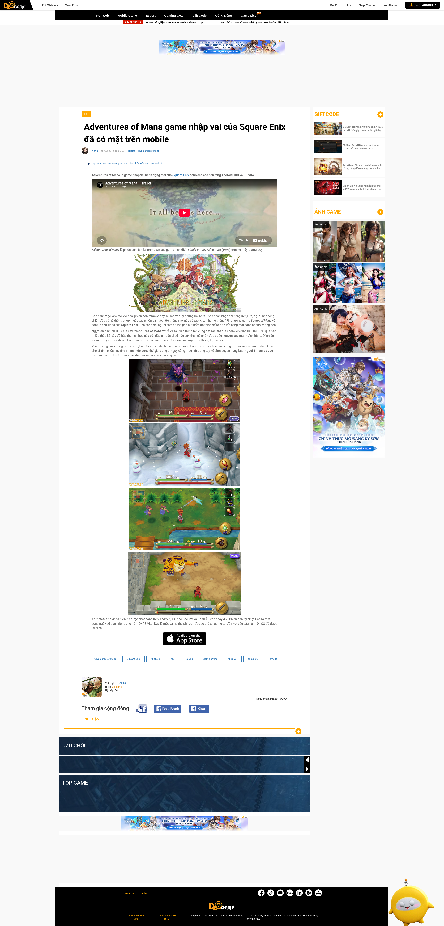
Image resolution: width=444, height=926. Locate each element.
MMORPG (120, 683)
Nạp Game (366, 5)
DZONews (50, 5)
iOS (172, 658)
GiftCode (326, 114)
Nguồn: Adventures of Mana (143, 150)
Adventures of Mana (105, 658)
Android (155, 658)
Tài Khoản (390, 5)
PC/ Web (102, 15)
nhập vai (232, 658)
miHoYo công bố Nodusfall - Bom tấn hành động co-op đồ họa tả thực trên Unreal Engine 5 (286, 22)
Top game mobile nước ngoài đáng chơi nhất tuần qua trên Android (127, 163)
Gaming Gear (174, 15)
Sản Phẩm (73, 5)
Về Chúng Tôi (341, 5)
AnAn (95, 150)
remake (272, 658)
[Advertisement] (222, 83)
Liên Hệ (129, 893)
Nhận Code (363, 128)
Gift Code (200, 15)
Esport (151, 15)
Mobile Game (127, 15)
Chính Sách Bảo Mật (136, 917)
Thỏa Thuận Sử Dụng (167, 917)
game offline (210, 658)
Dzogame (116, 686)
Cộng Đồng (223, 15)
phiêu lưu (253, 658)
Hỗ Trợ (144, 893)
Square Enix (180, 175)
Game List (248, 15)
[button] (307, 769)
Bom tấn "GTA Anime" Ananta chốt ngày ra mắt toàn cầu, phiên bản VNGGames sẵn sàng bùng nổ (177, 22)
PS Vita (189, 658)
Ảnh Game (327, 212)
